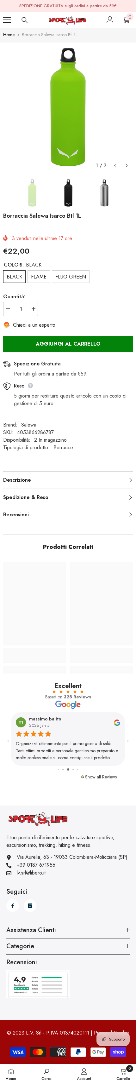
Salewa (28, 424)
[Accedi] (110, 19)
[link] (34, 659)
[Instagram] (30, 905)
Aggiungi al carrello (68, 343)
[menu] (7, 20)
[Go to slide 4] (63, 770)
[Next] (126, 165)
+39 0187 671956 (36, 865)
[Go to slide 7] (77, 769)
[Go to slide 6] (73, 769)
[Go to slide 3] (58, 769)
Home (9, 35)
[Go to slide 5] (68, 769)
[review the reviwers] (57, 722)
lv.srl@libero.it (31, 872)
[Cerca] (24, 20)
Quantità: (14, 296)
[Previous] (115, 165)
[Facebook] (12, 905)
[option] (68, 107)
